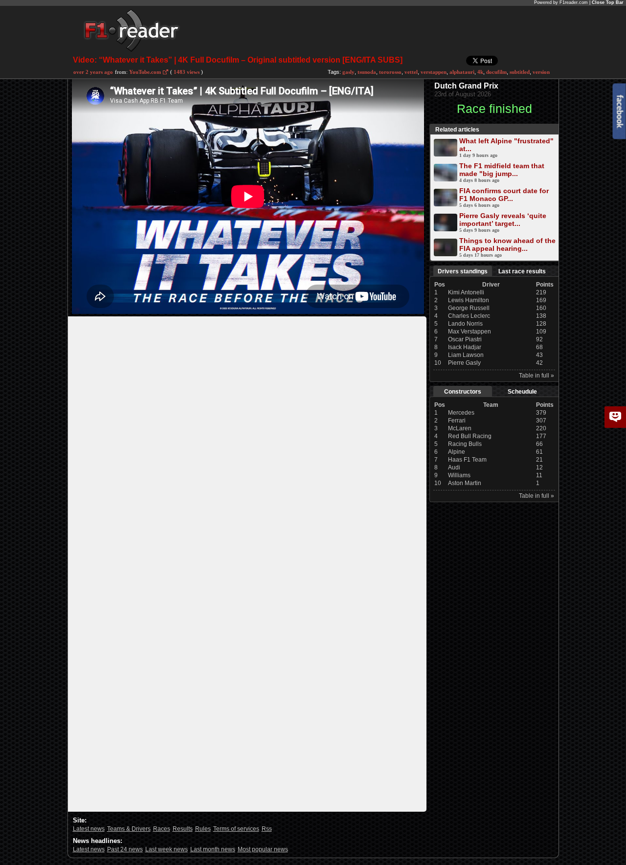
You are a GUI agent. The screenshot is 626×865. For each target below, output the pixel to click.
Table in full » (536, 375)
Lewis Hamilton (468, 300)
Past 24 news (125, 849)
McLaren (459, 428)
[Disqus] (247, 438)
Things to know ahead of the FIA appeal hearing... (507, 244)
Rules (203, 828)
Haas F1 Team (467, 459)
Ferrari (457, 420)
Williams (459, 475)
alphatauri (461, 72)
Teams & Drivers (129, 828)
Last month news (212, 849)
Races (161, 828)
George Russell (469, 308)
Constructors (462, 391)
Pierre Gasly (464, 362)
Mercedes (461, 412)
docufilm (496, 72)
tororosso (390, 72)
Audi (454, 467)
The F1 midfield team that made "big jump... (501, 169)
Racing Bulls (465, 444)
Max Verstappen (469, 331)
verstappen (434, 72)
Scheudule (522, 391)
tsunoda (367, 72)
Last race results (522, 271)
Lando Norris (465, 323)
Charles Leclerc (469, 315)
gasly (348, 72)
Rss (267, 828)
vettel (411, 72)
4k (480, 72)
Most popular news (263, 849)
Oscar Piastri (465, 339)
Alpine (456, 451)
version (541, 72)
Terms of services (236, 828)
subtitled (520, 72)
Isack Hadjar (464, 347)
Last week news (166, 849)
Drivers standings (463, 271)
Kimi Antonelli (466, 292)
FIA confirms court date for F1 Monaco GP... (504, 194)
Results (183, 828)
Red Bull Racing (470, 436)
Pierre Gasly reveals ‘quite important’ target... (502, 219)
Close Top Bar (608, 2)
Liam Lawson (466, 355)
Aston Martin (464, 483)
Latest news (89, 828)
